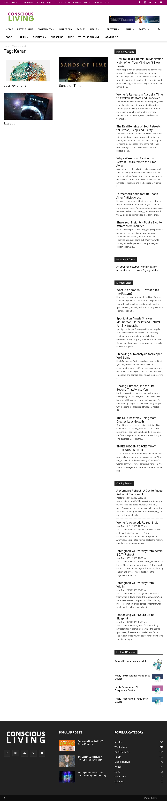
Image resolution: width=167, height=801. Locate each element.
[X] (155, 2)
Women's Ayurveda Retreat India (137, 522)
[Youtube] (161, 2)
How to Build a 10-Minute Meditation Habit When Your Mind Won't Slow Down (139, 62)
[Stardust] (28, 106)
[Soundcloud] (150, 2)
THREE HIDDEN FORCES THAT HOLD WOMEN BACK (136, 448)
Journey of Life (15, 85)
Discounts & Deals (125, 259)
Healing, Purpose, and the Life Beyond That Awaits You (135, 387)
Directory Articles (125, 51)
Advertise (77, 2)
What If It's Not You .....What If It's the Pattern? (137, 291)
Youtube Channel (62, 2)
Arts (23, 37)
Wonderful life (150, 798)
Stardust (10, 124)
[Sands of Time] (83, 69)
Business (38, 37)
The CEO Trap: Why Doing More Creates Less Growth (136, 419)
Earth (142, 29)
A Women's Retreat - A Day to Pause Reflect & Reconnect (139, 492)
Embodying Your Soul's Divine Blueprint (135, 616)
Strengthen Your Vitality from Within (135, 584)
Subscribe (97, 2)
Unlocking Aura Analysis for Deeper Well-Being (139, 355)
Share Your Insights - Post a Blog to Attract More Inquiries (139, 224)
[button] (159, 29)
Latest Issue (28, 2)
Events (87, 2)
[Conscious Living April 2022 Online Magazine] (67, 745)
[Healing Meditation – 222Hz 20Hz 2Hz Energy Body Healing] (67, 776)
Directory (40, 2)
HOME (6, 2)
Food (9, 37)
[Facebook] (139, 2)
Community (45, 29)
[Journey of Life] (28, 69)
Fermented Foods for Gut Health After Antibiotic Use (137, 195)
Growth (111, 29)
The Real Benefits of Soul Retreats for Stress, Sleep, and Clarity (138, 128)
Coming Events (124, 483)
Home (6, 46)
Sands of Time (70, 86)
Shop (107, 2)
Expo (49, 2)
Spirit (127, 29)
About (14, 2)
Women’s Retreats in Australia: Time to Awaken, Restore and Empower (139, 96)
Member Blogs (123, 282)
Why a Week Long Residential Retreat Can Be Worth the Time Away (136, 162)
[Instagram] (144, 2)
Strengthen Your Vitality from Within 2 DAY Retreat (139, 552)
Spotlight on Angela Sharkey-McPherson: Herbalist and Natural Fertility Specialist (138, 322)
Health (94, 29)
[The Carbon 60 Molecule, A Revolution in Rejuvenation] (67, 761)
